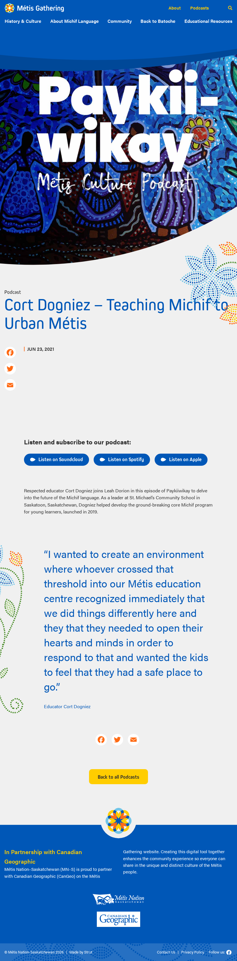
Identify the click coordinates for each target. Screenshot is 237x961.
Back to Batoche (157, 21)
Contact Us (166, 952)
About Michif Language (74, 21)
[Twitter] (9, 368)
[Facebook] (9, 352)
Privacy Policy (192, 952)
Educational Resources (208, 21)
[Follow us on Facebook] (229, 952)
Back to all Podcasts (118, 777)
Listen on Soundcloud (60, 459)
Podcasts (199, 8)
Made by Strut (80, 952)
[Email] (9, 385)
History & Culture (23, 21)
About (175, 8)
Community (120, 21)
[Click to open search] (230, 8)
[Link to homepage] (34, 8)
